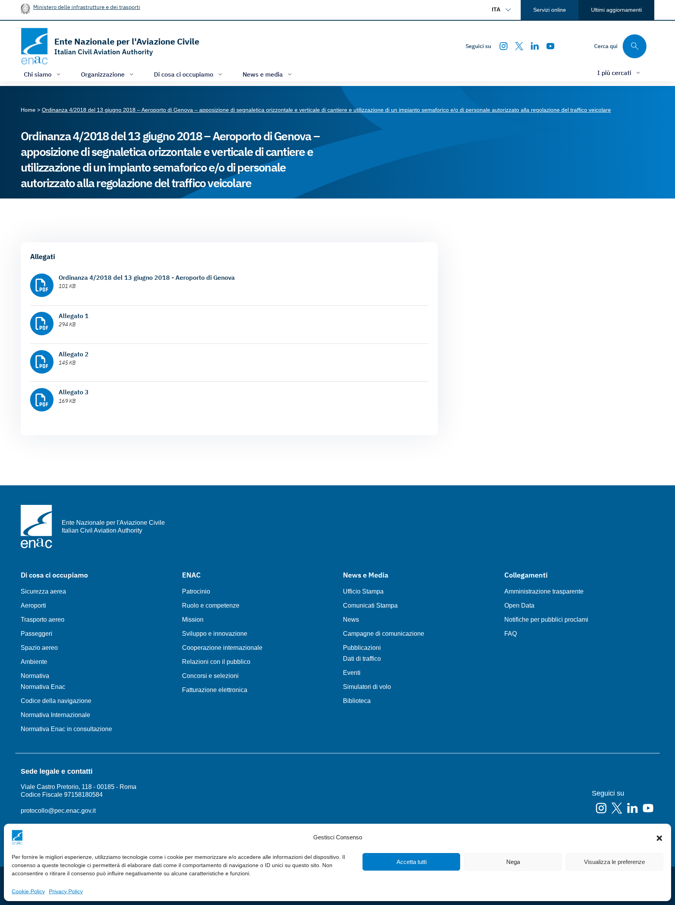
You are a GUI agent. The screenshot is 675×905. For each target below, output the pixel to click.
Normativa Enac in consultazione (66, 729)
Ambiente (34, 661)
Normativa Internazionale (55, 715)
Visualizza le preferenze (614, 861)
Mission (193, 619)
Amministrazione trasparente (544, 591)
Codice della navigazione (56, 701)
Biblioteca (357, 701)
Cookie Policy (28, 891)
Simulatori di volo (367, 686)
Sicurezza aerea (43, 591)
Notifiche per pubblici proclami (546, 619)
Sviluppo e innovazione (214, 633)
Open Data (519, 605)
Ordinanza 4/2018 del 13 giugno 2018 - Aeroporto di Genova (147, 277)
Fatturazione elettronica (214, 690)
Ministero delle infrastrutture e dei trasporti (86, 7)
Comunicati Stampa (370, 605)
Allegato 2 (74, 354)
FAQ (510, 633)
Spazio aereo (39, 647)
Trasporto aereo (42, 619)
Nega (513, 861)
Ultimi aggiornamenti (616, 10)
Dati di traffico (362, 658)
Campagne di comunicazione (383, 633)
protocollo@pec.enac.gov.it (58, 810)
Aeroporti (33, 605)
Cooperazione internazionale (222, 647)
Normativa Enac (43, 686)
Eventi (352, 672)
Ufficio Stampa (363, 591)
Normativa (35, 675)
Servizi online (549, 10)
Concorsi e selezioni (210, 675)
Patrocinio (196, 591)
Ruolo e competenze (210, 605)
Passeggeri (36, 633)
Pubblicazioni (362, 647)
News (351, 619)
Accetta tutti (411, 861)
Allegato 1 (74, 316)
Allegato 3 (74, 392)
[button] (659, 837)
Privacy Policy (66, 891)
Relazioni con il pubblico (216, 661)
